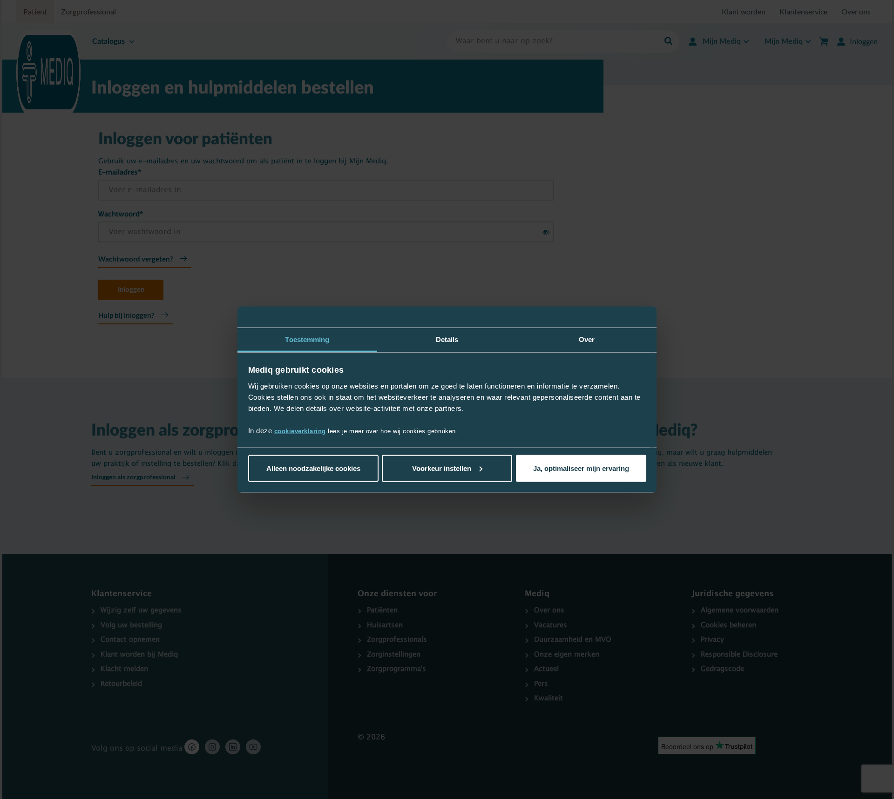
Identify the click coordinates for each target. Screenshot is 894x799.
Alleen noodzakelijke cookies (313, 468)
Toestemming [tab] (307, 339)
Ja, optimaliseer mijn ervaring (581, 468)
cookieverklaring (300, 431)
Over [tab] (587, 339)
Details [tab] (447, 339)
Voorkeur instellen (441, 468)
